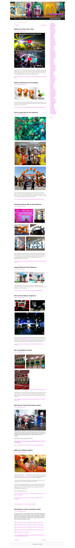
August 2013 (52, 58)
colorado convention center (21, 535)
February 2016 (52, 29)
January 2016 (52, 30)
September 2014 (53, 44)
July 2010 (52, 97)
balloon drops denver (28, 76)
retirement (26, 290)
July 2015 (52, 35)
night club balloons (38, 343)
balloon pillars (33, 534)
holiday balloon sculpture (28, 107)
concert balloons (32, 343)
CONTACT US (27, 18)
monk (25, 31)
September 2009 (53, 102)
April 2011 (52, 87)
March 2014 (52, 50)
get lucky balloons (27, 399)
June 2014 (52, 47)
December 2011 (53, 79)
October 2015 (52, 32)
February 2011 (52, 89)
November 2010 (53, 92)
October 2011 (52, 81)
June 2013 (52, 60)
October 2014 (52, 43)
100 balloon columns (28, 534)
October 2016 (52, 24)
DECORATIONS (21, 18)
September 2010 (53, 95)
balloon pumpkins (33, 199)
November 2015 (53, 31)
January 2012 (52, 77)
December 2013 (53, 53)
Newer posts (44, 25)
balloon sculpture (38, 534)
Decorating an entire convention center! (27, 509)
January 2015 (52, 40)
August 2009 (52, 103)
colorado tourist (27, 445)
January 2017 (52, 23)
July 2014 (52, 46)
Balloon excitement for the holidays (26, 83)
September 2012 (53, 69)
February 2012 (52, 76)
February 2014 (52, 51)
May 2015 (52, 36)
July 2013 (52, 59)
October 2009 (52, 101)
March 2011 (52, 88)
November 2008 (53, 113)
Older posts (16, 25)
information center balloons (39, 445)
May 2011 (52, 85)
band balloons (27, 343)
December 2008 (53, 112)
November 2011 (53, 80)
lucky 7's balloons (42, 399)
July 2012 (52, 72)
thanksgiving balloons (41, 107)
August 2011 (52, 82)
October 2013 (52, 55)
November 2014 (53, 42)
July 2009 (52, 104)
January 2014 (52, 52)
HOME (15, 18)
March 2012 (52, 75)
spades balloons (16, 400)
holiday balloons (35, 107)
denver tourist (32, 445)
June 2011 (52, 84)
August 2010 (52, 96)
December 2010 (53, 91)
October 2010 (52, 94)
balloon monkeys (27, 199)
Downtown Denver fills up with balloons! (27, 204)
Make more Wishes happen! (23, 450)
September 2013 (53, 57)
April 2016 (52, 27)
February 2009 (52, 110)
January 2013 (52, 66)
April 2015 (52, 37)
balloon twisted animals (39, 199)
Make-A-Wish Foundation (26, 476)
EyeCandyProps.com (26, 338)
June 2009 (52, 105)
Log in (51, 117)
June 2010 (52, 98)
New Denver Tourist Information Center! (27, 405)
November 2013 (53, 54)
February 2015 (52, 39)
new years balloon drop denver (36, 76)
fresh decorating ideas (36, 261)
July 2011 (52, 83)
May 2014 (52, 48)
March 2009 (52, 109)
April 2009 (52, 107)
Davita (27, 535)
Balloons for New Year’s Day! (24, 29)
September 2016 (53, 25)
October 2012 (52, 68)
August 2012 (52, 70)
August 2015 (52, 33)
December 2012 (53, 67)
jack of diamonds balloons (35, 399)
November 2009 (53, 99)
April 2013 (52, 62)
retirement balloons (31, 290)
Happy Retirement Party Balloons (25, 267)
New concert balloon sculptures (25, 296)
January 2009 (52, 111)
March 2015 (52, 38)
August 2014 (52, 45)
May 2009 (52, 106)
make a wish (27, 504)
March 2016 (52, 28)
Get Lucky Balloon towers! (23, 350)
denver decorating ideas (28, 261)
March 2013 (52, 64)
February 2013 (52, 65)
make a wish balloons (32, 504)
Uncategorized (19, 76)
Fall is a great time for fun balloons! (26, 112)
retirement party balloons (39, 290)
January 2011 (52, 90)
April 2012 (52, 74)
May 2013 (52, 61)
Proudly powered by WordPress (37, 544)
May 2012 (52, 73)
